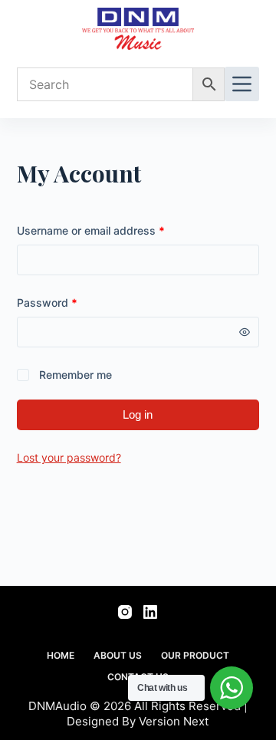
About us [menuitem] (118, 655)
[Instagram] (125, 612)
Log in (138, 414)
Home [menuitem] (60, 655)
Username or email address (113, 229)
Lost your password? (69, 457)
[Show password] (244, 332)
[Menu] (242, 84)
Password (69, 301)
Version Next (174, 721)
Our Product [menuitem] (195, 655)
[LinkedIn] (150, 612)
